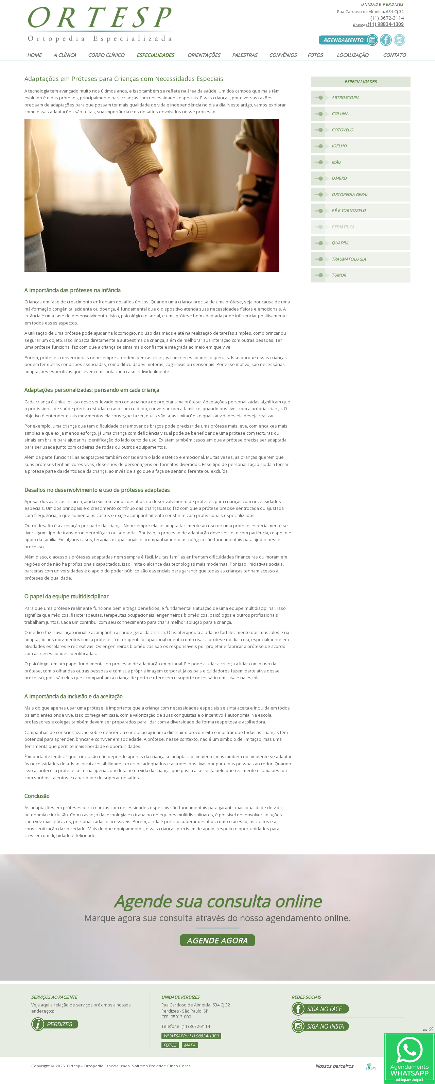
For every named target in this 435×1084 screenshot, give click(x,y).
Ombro (339, 178)
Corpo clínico (106, 55)
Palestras (244, 55)
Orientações (204, 55)
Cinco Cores (179, 1065)
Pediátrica (343, 226)
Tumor (339, 275)
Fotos (315, 55)
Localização (352, 55)
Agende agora (217, 940)
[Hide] (424, 1029)
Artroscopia (345, 97)
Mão (336, 162)
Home (34, 55)
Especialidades (155, 55)
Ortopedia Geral (350, 194)
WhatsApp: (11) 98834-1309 (191, 1036)
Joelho (339, 145)
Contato (394, 55)
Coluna (340, 113)
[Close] (431, 1029)
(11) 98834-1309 (378, 24)
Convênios (283, 55)
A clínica (65, 55)
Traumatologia (349, 259)
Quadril (340, 242)
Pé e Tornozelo (349, 210)
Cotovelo (342, 129)
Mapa (189, 1045)
